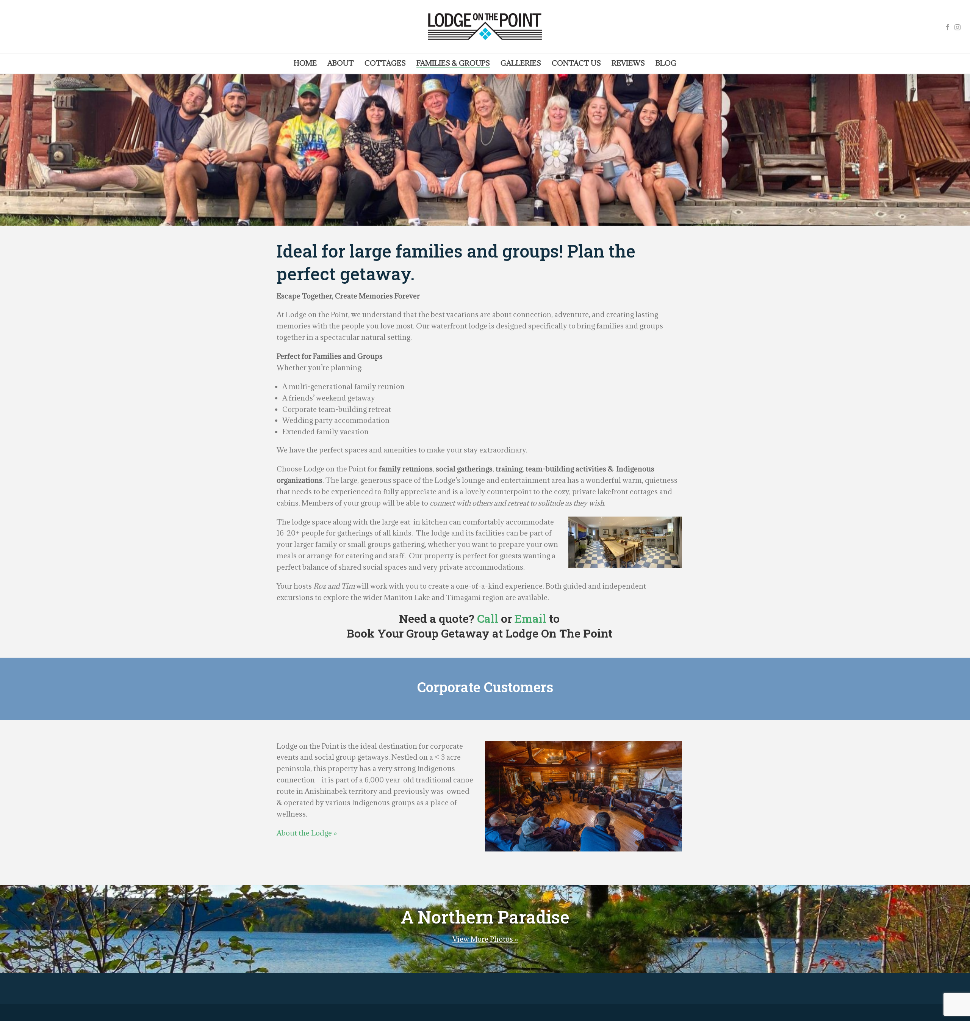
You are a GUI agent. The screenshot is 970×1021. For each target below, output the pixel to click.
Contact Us (576, 63)
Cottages (385, 63)
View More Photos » (485, 939)
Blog (666, 63)
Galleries (521, 63)
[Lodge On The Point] (485, 26)
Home (305, 63)
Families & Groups (453, 63)
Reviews (628, 63)
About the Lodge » (307, 832)
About (340, 63)
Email (530, 618)
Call (487, 618)
